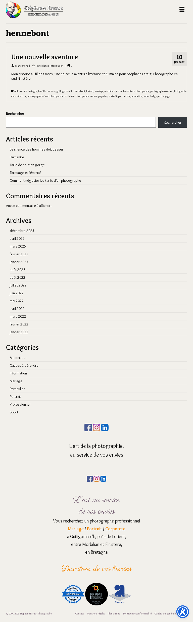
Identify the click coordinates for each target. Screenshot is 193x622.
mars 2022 (18, 316)
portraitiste (124, 96)
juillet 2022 (18, 285)
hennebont (79, 91)
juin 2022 (17, 293)
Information (56, 65)
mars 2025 (18, 246)
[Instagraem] (96, 426)
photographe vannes (86, 96)
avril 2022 (17, 308)
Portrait (15, 396)
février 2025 (19, 254)
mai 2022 (17, 301)
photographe (142, 91)
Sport (14, 412)
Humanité (17, 157)
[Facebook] (88, 426)
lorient (89, 91)
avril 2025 (17, 238)
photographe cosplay (161, 91)
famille (42, 91)
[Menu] (182, 10)
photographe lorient (38, 96)
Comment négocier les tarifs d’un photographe (45, 180)
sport (159, 96)
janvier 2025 (19, 262)
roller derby (149, 96)
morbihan (109, 91)
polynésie (103, 96)
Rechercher (15, 113)
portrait (113, 96)
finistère (51, 91)
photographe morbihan (62, 96)
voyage (166, 96)
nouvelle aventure (125, 91)
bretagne (32, 91)
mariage (98, 91)
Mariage (16, 381)
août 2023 (17, 269)
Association (18, 357)
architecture (20, 91)
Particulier (17, 389)
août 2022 (17, 277)
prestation (136, 96)
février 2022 (19, 324)
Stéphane (23, 65)
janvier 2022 (19, 332)
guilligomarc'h (65, 91)
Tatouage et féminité (25, 172)
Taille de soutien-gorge (27, 165)
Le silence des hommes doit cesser (36, 149)
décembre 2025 (22, 230)
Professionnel (20, 404)
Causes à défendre (24, 365)
